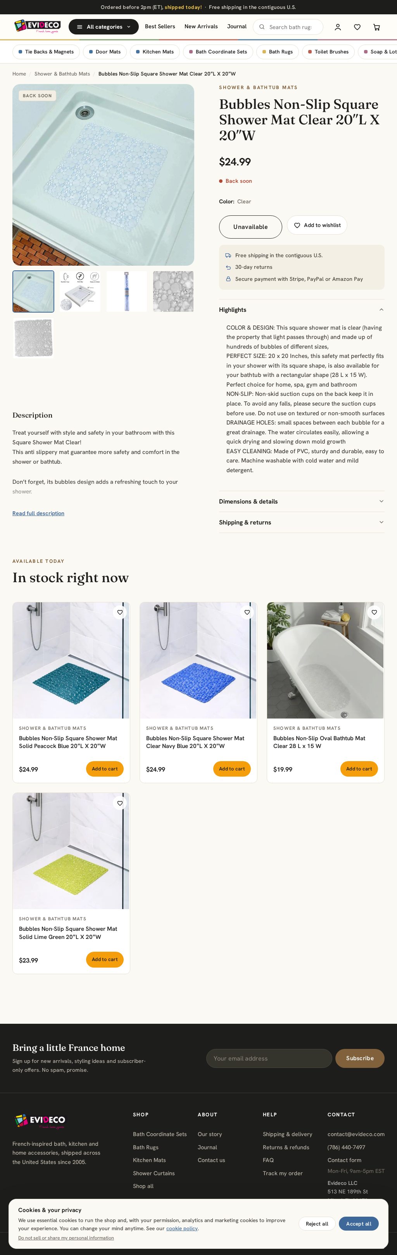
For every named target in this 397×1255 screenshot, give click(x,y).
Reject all (317, 1223)
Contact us (211, 1160)
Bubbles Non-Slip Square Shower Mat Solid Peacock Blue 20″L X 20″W (68, 742)
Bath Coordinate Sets (221, 51)
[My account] (338, 27)
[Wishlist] (357, 27)
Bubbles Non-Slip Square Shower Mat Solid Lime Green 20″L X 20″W (68, 933)
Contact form (344, 1160)
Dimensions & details (248, 501)
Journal (237, 26)
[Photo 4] (173, 291)
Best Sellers (160, 26)
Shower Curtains (154, 1173)
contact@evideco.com (356, 1134)
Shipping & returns (245, 522)
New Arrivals (201, 26)
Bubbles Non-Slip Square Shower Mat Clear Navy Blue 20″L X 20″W (195, 742)
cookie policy (182, 1228)
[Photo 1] (33, 291)
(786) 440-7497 (346, 1147)
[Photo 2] (80, 291)
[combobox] (288, 27)
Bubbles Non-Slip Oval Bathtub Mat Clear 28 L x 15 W (319, 742)
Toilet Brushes (332, 51)
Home (19, 73)
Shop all (143, 1186)
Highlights (233, 310)
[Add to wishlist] (120, 612)
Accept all (358, 1223)
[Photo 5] (33, 338)
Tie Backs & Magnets (49, 51)
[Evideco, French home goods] (37, 27)
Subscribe (360, 1058)
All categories (105, 26)
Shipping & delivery (287, 1134)
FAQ (268, 1160)
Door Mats (108, 51)
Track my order (283, 1173)
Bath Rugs (281, 51)
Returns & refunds (286, 1147)
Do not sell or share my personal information (66, 1238)
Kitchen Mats (158, 51)
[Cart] (376, 27)
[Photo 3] (127, 291)
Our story (210, 1134)
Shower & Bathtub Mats (62, 73)
